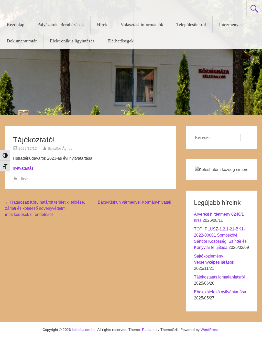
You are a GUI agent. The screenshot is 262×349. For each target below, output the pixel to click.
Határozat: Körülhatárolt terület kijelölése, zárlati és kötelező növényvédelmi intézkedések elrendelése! (45, 208)
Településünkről (191, 24)
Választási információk (142, 24)
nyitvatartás (23, 168)
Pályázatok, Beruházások (60, 24)
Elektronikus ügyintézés (72, 40)
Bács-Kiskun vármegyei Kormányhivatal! (137, 202)
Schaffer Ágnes (60, 148)
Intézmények (231, 24)
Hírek (102, 24)
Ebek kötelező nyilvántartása (220, 292)
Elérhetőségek (120, 40)
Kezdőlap (15, 24)
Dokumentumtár (22, 40)
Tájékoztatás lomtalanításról (219, 277)
